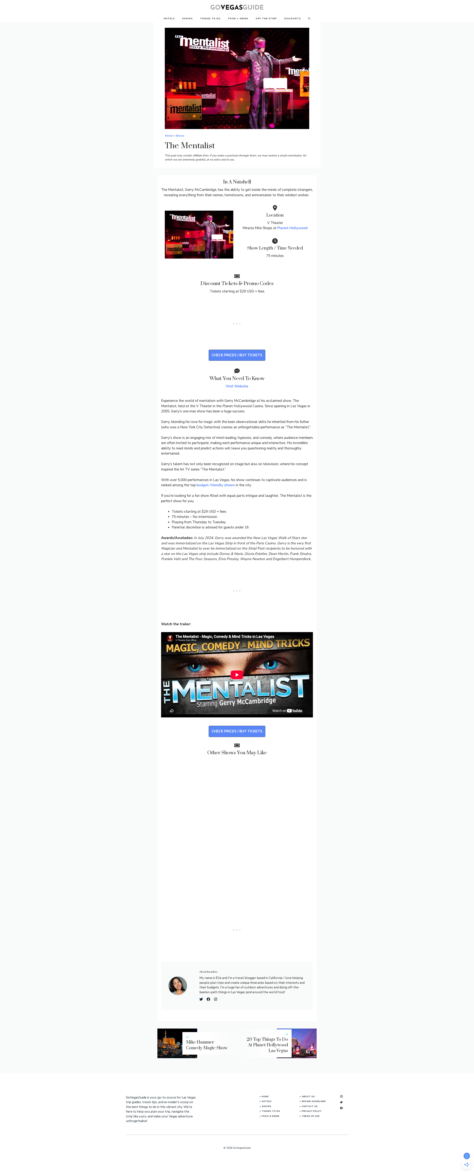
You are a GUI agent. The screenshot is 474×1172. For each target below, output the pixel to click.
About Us (308, 1096)
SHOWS (266, 1106)
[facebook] (341, 1108)
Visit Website (237, 386)
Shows (187, 18)
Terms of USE (311, 1116)
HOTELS (267, 1101)
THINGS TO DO (271, 1111)
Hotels (169, 18)
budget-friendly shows (215, 485)
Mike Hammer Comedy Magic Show (206, 1045)
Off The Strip (266, 18)
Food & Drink (270, 1116)
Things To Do (210, 18)
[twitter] (341, 1102)
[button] (309, 18)
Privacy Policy (311, 1111)
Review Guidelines (314, 1101)
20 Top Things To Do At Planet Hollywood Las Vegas (267, 1045)
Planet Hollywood (292, 228)
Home (169, 136)
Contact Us (310, 1106)
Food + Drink (238, 18)
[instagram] (341, 1096)
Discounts (292, 18)
